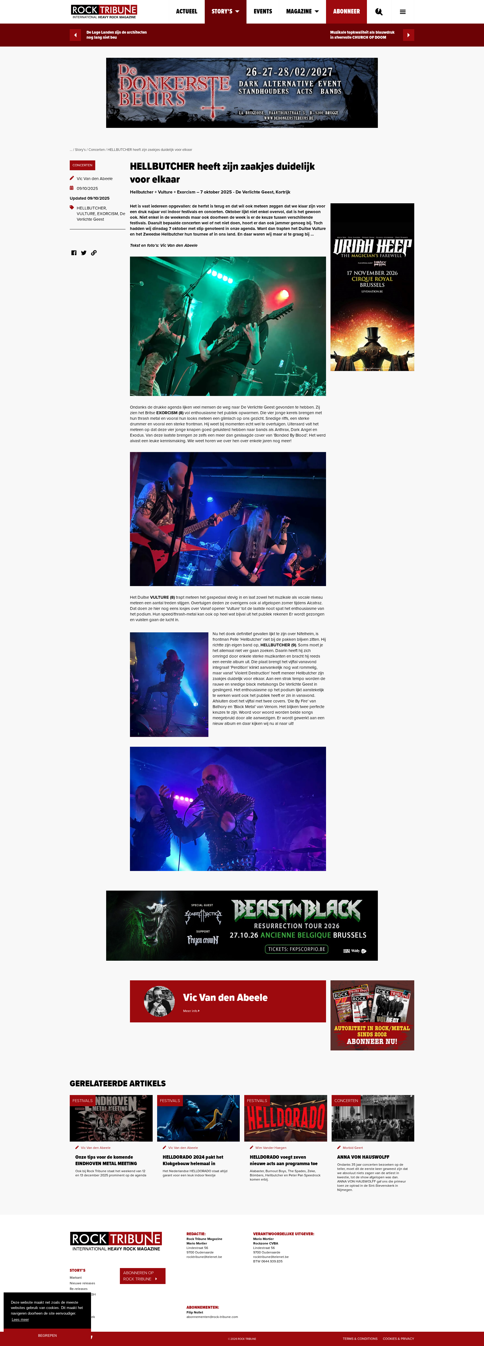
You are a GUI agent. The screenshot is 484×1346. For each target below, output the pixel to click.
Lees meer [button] (20, 1319)
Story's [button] (222, 11)
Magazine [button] (299, 11)
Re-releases (79, 1289)
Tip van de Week (82, 1317)
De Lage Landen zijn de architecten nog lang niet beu (117, 35)
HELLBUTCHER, (92, 208)
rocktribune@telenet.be (204, 1257)
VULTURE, (87, 213)
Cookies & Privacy (398, 1339)
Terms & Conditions (360, 1339)
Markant (76, 1278)
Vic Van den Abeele (95, 178)
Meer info (190, 1011)
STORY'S (77, 1270)
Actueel (186, 11)
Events (263, 11)
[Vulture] (228, 519)
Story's (80, 149)
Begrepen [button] (47, 1335)
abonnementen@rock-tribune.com (212, 1317)
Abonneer (346, 11)
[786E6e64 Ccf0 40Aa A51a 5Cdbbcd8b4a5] (228, 809)
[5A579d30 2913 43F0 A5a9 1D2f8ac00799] (228, 326)
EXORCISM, (108, 213)
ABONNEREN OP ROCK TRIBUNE (138, 1276)
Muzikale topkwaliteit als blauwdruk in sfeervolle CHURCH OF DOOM (362, 35)
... (71, 149)
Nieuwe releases (82, 1283)
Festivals (76, 1306)
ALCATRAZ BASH (83, 1294)
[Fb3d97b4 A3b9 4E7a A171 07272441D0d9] (169, 684)
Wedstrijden (79, 1311)
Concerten (97, 149)
